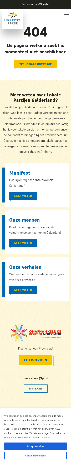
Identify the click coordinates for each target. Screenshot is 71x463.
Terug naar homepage (35, 64)
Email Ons (35, 388)
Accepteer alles (35, 446)
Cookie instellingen (35, 455)
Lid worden (35, 360)
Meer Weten (23, 195)
